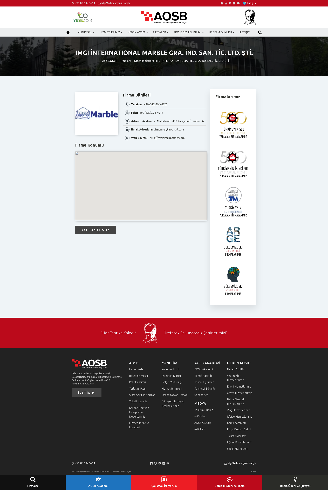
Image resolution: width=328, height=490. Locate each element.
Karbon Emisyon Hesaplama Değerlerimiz (139, 412)
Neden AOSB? (235, 369)
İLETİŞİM (86, 392)
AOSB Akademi (203, 369)
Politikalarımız (137, 382)
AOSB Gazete (202, 422)
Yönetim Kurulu (171, 369)
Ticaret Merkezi (236, 435)
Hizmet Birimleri (172, 388)
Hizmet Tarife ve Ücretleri (139, 425)
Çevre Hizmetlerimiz (239, 392)
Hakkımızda (136, 369)
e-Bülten (199, 429)
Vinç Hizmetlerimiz (238, 410)
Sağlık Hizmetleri (237, 448)
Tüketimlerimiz (138, 401)
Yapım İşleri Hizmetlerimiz (235, 378)
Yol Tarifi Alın (95, 229)
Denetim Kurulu (171, 375)
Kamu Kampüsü (236, 422)
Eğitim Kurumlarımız (239, 442)
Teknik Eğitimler (204, 382)
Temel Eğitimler (204, 375)
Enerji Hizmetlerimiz (239, 386)
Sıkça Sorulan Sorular (142, 394)
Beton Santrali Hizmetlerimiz (235, 401)
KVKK (253, 472)
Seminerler (201, 394)
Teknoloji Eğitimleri (205, 388)
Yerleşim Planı (137, 388)
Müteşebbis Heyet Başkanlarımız (173, 403)
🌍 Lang (248, 3)
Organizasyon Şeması (175, 394)
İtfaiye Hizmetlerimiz (239, 416)
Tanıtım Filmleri (203, 409)
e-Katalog (200, 416)
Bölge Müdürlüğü (172, 382)
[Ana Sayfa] (68, 32)
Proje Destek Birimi (239, 429)
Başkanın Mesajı (138, 375)
